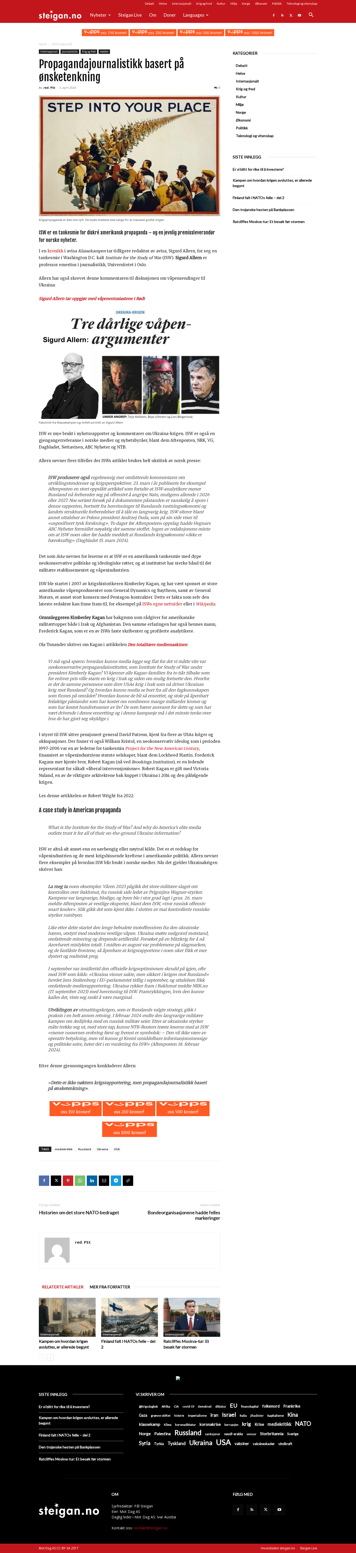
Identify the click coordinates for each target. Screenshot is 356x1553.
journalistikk (70, 51)
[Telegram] (116, 1180)
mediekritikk (63, 1149)
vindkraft (285, 1444)
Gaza (143, 1415)
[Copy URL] (128, 1180)
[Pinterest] (68, 1180)
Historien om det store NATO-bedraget (79, 1212)
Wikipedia (205, 604)
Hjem (43, 44)
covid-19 (188, 1406)
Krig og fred (204, 3)
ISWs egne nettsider (162, 604)
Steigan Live (130, 15)
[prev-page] (42, 1357)
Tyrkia (159, 1444)
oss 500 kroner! (208, 32)
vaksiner (242, 1443)
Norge (246, 3)
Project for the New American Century (162, 748)
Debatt (149, 3)
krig (246, 1424)
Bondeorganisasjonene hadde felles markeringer (184, 1215)
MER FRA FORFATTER (110, 1286)
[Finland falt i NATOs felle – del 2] (129, 1317)
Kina (292, 1414)
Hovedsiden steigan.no (278, 1548)
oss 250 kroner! (160, 32)
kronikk (55, 250)
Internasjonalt (181, 3)
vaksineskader (264, 1444)
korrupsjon (231, 1424)
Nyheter (98, 15)
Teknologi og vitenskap (302, 3)
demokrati (205, 1406)
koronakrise (210, 1424)
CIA (176, 1406)
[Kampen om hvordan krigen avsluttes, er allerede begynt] (67, 1317)
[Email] (104, 1180)
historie (179, 1415)
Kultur (221, 3)
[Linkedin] (92, 1180)
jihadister (257, 1415)
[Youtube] (299, 15)
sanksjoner (212, 1434)
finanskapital (250, 1406)
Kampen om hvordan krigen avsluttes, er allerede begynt (272, 183)
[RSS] (282, 15)
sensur (251, 1434)
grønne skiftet (160, 1415)
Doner (170, 15)
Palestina (162, 1433)
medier (104, 51)
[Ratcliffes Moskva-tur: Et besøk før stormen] (191, 1317)
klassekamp (149, 1424)
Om (152, 15)
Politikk (277, 3)
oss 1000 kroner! (257, 32)
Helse (163, 3)
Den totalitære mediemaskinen (157, 644)
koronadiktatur (185, 1424)
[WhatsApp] (80, 1180)
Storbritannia (272, 1433)
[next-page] (50, 1357)
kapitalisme (275, 1415)
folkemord (271, 1406)
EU (233, 1405)
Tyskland (177, 1443)
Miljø (233, 3)
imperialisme (197, 1415)
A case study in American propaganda (80, 810)
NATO (303, 1423)
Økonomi (261, 3)
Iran (214, 1415)
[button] (311, 15)
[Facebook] (274, 15)
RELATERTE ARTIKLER (62, 1286)
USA (117, 1149)
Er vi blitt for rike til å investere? (258, 169)
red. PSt (49, 88)
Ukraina (102, 1149)
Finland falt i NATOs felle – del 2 (258, 197)
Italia (243, 1415)
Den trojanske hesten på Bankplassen (263, 209)
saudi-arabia (233, 1434)
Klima (167, 1424)
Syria (144, 1443)
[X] (291, 15)
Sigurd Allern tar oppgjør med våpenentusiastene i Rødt (92, 298)
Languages (193, 15)
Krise (259, 1424)
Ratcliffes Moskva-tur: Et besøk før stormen (269, 221)
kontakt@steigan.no (150, 1527)
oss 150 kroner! (113, 32)
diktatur (220, 1406)
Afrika (166, 1406)
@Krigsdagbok (148, 1406)
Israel (229, 1414)
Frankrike (291, 1406)
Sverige (292, 1434)
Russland (84, 1149)
